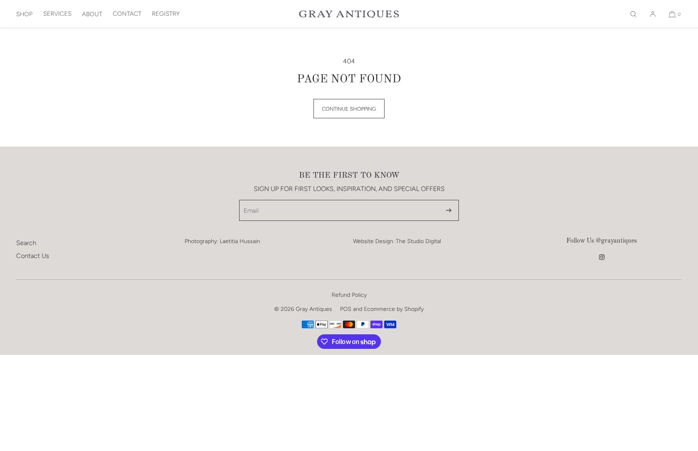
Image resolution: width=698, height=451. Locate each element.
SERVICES (57, 13)
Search (26, 243)
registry (166, 13)
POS (345, 309)
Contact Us (32, 256)
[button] (633, 14)
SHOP (24, 14)
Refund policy (349, 295)
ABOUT (92, 14)
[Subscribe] (449, 210)
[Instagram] (602, 261)
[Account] (652, 14)
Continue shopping (349, 109)
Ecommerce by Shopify (394, 309)
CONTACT (127, 13)
